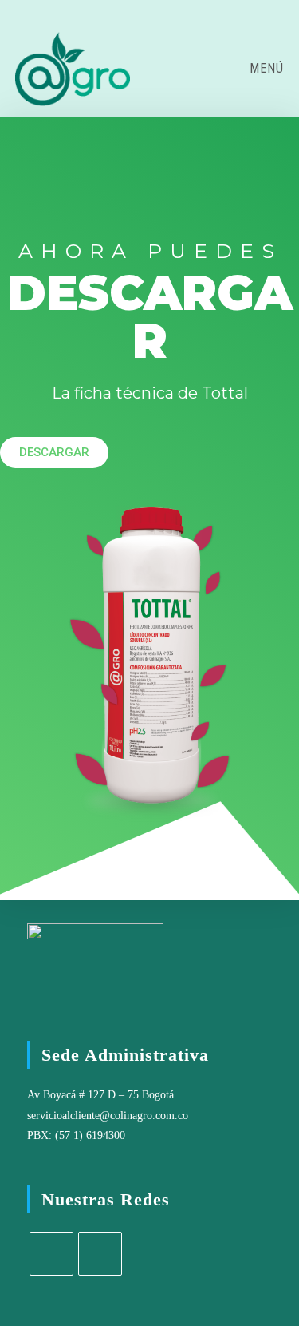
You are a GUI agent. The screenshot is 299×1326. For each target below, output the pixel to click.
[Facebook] (100, 1254)
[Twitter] (51, 1254)
